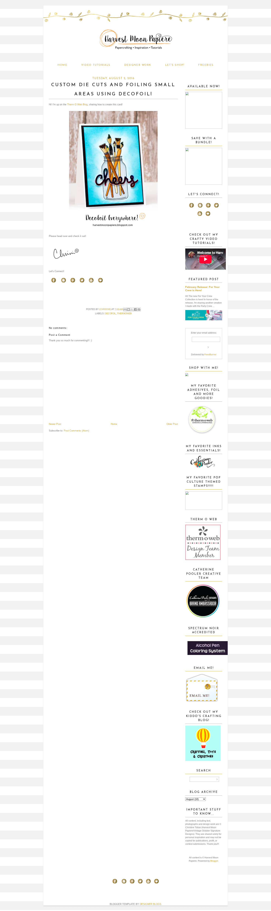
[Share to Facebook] (135, 309)
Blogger (214, 861)
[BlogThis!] (128, 309)
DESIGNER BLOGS (150, 904)
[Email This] (125, 309)
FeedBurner (210, 354)
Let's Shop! (174, 65)
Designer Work (137, 65)
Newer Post (55, 424)
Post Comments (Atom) (76, 430)
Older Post (172, 424)
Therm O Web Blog (77, 104)
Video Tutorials (95, 65)
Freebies (205, 65)
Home (62, 65)
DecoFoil (110, 313)
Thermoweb (124, 313)
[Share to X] (132, 309)
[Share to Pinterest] (139, 309)
